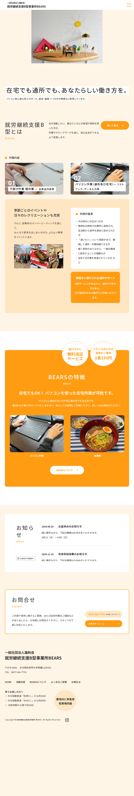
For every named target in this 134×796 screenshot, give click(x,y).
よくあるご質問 (59, 682)
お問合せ (76, 682)
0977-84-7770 (18, 672)
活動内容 (20, 682)
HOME (8, 682)
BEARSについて (64, 470)
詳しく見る (112, 125)
